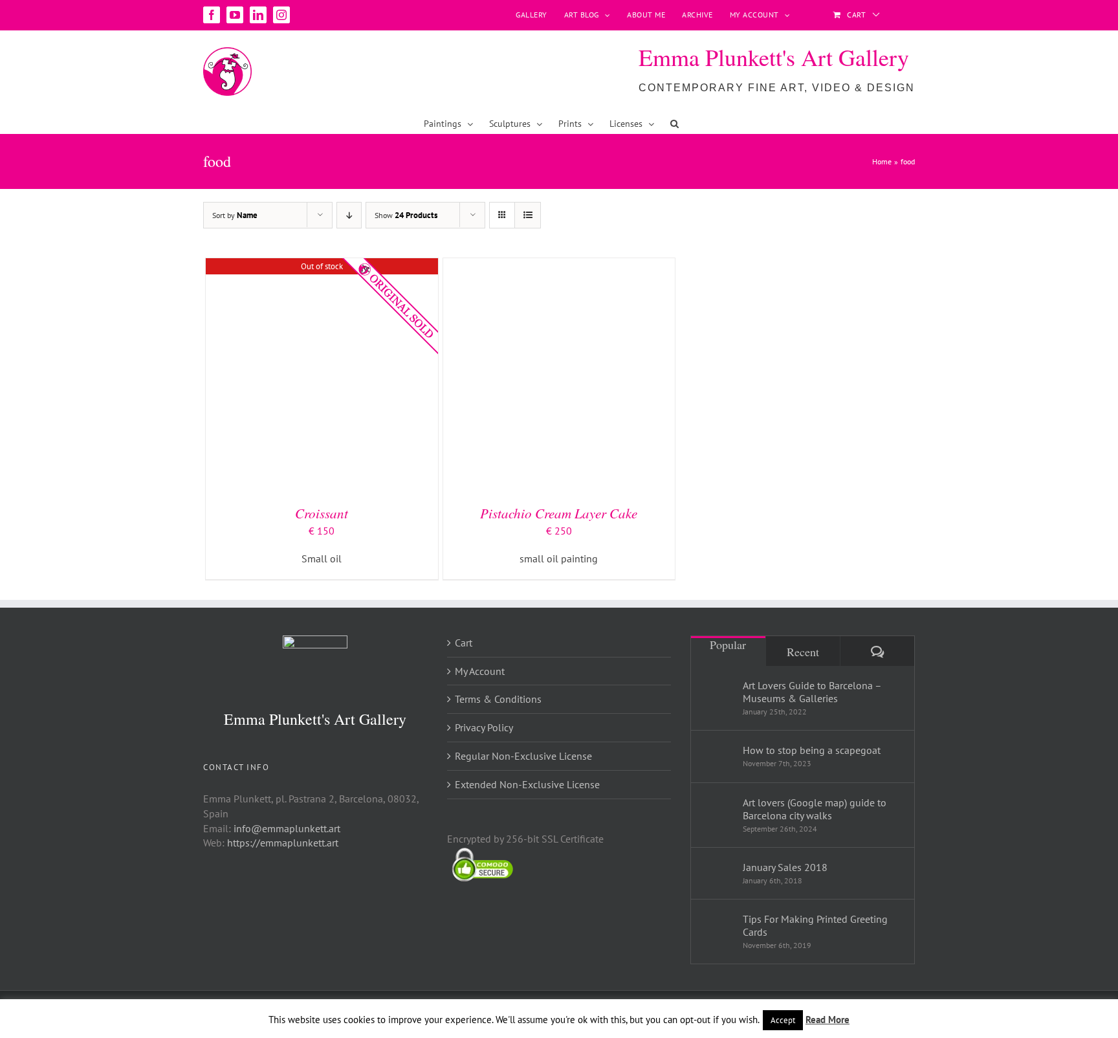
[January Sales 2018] (717, 869)
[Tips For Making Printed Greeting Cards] (717, 929)
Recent (803, 651)
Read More (827, 1019)
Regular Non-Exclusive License (523, 755)
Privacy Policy (484, 727)
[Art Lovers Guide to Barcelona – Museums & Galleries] (717, 695)
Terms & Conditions (498, 698)
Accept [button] (783, 1020)
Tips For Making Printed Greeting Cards (815, 925)
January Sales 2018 (785, 867)
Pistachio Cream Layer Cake (558, 513)
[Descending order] (349, 215)
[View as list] (527, 215)
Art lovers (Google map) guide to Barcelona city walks (814, 809)
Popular (728, 644)
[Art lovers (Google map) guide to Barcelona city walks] (717, 813)
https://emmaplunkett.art (282, 842)
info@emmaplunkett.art (287, 828)
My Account (480, 671)
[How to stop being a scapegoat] (717, 753)
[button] (674, 123)
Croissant (321, 513)
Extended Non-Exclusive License (527, 784)
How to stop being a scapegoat (812, 750)
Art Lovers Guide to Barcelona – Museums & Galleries (812, 692)
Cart (463, 642)
